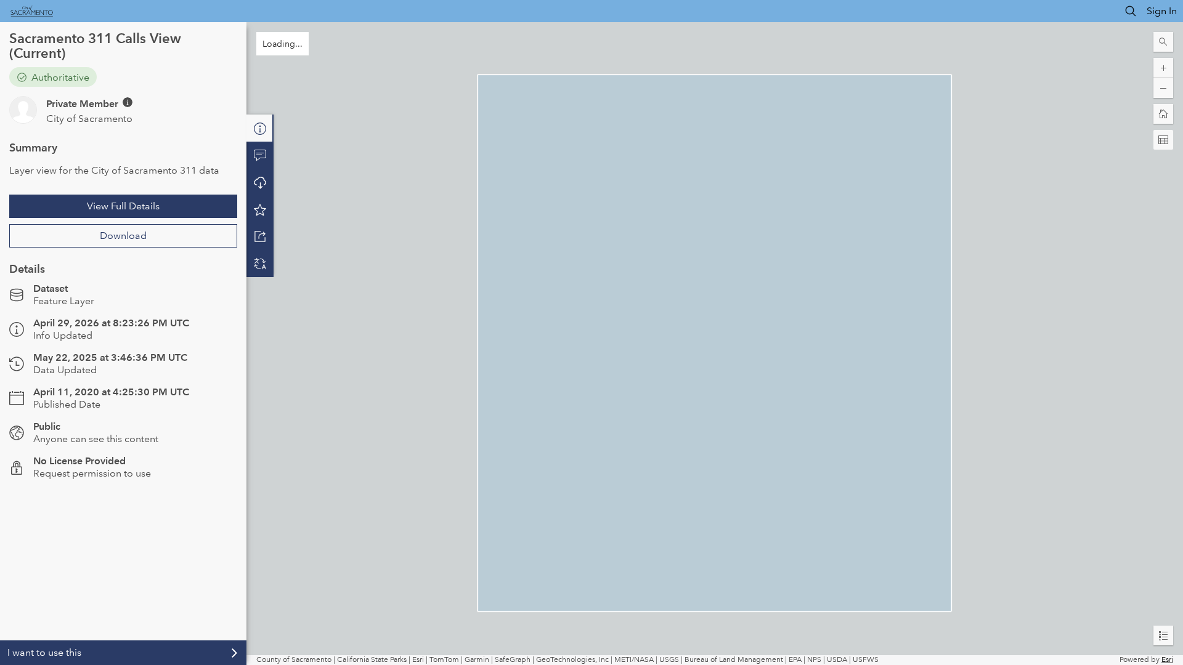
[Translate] (260, 263)
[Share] (260, 236)
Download (123, 235)
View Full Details (123, 206)
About (260, 128)
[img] (127, 102)
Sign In (1162, 11)
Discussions (260, 155)
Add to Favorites (260, 209)
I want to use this (44, 652)
